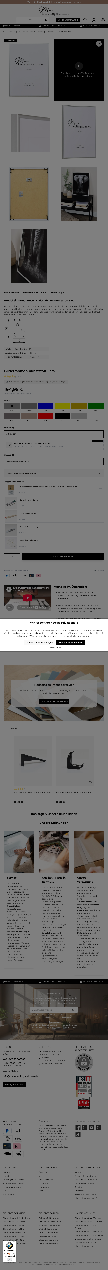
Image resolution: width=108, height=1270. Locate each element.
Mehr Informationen (81, 636)
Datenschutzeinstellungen (39, 642)
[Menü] (14, 1242)
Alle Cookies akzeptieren (70, 642)
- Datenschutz (54, 648)
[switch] (9, 1259)
